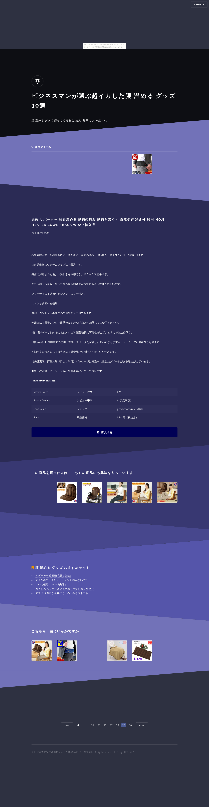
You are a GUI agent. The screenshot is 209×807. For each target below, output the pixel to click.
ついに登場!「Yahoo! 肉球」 (51, 584)
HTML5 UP (129, 752)
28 (117, 725)
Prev (67, 725)
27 (111, 725)
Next (141, 725)
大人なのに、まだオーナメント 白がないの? (61, 580)
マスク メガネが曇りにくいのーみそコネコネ (61, 593)
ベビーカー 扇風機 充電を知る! (53, 575)
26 (105, 725)
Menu (197, 4)
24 (92, 725)
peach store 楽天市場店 (130, 409)
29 (123, 725)
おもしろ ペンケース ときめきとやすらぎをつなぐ (64, 589)
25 (99, 725)
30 (130, 725)
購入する (107, 432)
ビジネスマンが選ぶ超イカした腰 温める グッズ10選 (62, 752)
